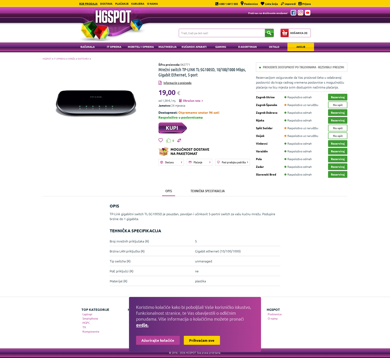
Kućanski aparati (194, 46)
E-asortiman (247, 46)
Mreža (71, 58)
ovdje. (142, 324)
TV (84, 327)
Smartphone (90, 318)
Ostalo (274, 46)
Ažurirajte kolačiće (157, 340)
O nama (152, 3)
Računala (87, 46)
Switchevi (83, 58)
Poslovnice (275, 314)
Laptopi (87, 314)
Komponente (90, 331)
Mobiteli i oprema (141, 46)
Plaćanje (122, 3)
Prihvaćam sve (201, 340)
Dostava (106, 3)
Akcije (300, 46)
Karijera (137, 3)
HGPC (86, 322)
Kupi (172, 127)
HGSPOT (47, 58)
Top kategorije (95, 309)
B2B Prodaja (88, 3)
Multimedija (167, 46)
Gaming (220, 46)
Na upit (338, 105)
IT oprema (114, 46)
